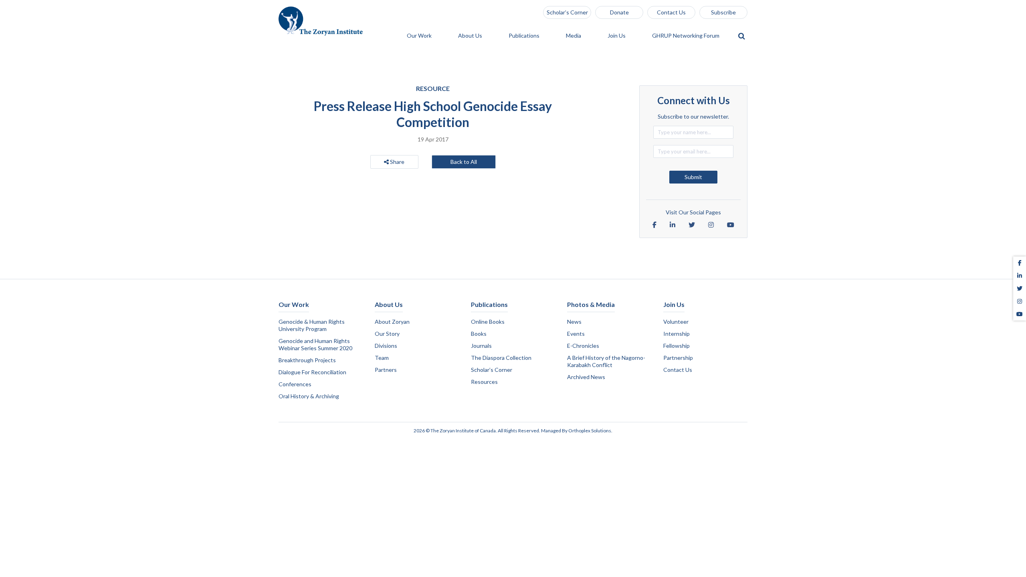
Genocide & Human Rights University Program (312, 325)
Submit (693, 177)
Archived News (586, 376)
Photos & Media (591, 304)
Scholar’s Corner (567, 12)
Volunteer (676, 321)
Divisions (386, 345)
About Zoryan (392, 321)
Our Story (387, 333)
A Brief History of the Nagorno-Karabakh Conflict (606, 361)
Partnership (678, 357)
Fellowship (676, 345)
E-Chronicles (583, 345)
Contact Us (671, 12)
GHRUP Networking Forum (686, 36)
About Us (470, 36)
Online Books (488, 321)
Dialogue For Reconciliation (312, 372)
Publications (525, 36)
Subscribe (723, 12)
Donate (619, 12)
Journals (481, 345)
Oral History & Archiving (309, 396)
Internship (676, 333)
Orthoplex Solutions (589, 431)
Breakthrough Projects (307, 360)
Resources (484, 381)
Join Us (617, 36)
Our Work (420, 36)
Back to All (463, 161)
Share (396, 161)
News (574, 321)
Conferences (295, 384)
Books (479, 333)
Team (382, 357)
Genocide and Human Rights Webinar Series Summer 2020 (315, 344)
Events (576, 333)
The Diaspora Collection (501, 357)
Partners (386, 369)
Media (574, 36)
